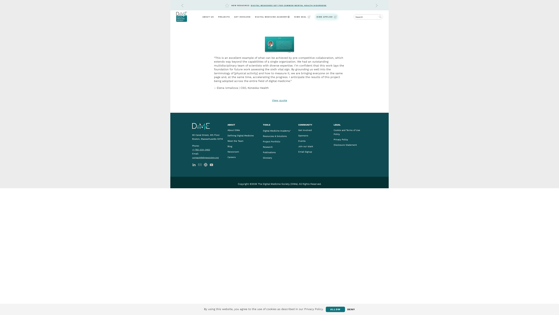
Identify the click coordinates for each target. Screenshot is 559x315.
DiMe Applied (325, 17)
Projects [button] (224, 17)
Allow (335, 309)
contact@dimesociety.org (205, 157)
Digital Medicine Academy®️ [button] (272, 17)
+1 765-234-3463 (201, 149)
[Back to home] (181, 17)
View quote (279, 100)
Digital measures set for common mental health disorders (289, 6)
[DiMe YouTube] (211, 164)
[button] (182, 5)
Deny (351, 309)
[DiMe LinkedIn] (194, 164)
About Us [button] (208, 17)
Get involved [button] (242, 17)
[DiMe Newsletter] (200, 164)
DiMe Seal (300, 17)
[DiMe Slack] (205, 164)
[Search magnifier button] (380, 16)
